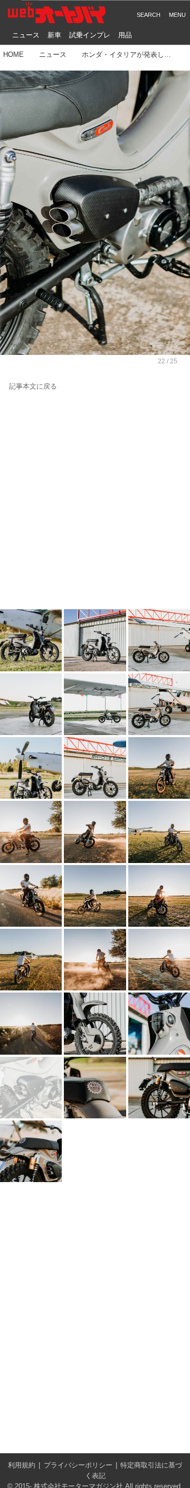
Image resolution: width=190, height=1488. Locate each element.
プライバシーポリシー (78, 1465)
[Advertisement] (95, 501)
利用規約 (21, 1465)
